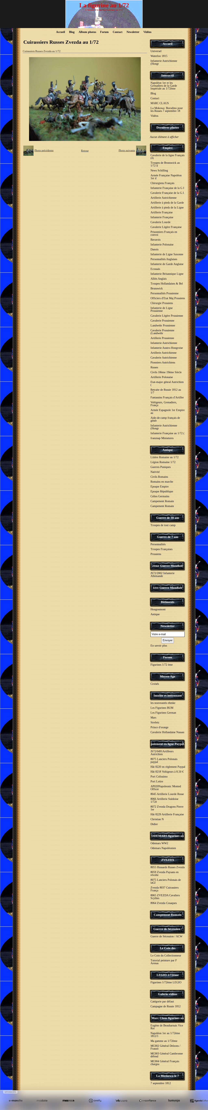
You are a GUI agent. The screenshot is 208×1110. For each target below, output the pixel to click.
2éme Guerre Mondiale (167, 565)
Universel (156, 51)
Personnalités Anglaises (164, 259)
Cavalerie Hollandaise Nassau (167, 732)
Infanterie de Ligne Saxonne (167, 254)
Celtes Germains (160, 496)
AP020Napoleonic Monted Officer (166, 788)
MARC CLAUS (160, 103)
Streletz (155, 722)
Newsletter (133, 32)
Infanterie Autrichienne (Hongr (164, 62)
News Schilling (159, 170)
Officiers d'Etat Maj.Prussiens (168, 298)
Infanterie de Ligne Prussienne (162, 309)
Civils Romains (159, 476)
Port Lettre (157, 781)
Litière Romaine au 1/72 (165, 457)
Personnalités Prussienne (165, 293)
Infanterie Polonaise (162, 244)
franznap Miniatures (162, 438)
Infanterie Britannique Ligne (167, 273)
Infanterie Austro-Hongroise (167, 347)
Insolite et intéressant (168, 695)
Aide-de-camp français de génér (165, 419)
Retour (85, 150)
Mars (153, 717)
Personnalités (158, 544)
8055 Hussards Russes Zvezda (168, 867)
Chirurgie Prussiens (162, 303)
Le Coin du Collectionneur (166, 955)
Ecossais (155, 268)
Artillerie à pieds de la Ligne (167, 207)
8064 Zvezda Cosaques (164, 903)
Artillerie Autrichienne (164, 197)
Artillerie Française (162, 212)
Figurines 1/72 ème (162, 664)
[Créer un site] (15, 1100)
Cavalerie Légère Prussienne (167, 315)
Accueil (60, 32)
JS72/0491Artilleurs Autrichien (162, 753)
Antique (167, 449)
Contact (117, 32)
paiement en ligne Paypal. (168, 744)
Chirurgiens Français (162, 183)
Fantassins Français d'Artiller (167, 397)
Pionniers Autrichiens (163, 362)
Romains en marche (162, 481)
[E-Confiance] (147, 1100)
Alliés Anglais (159, 278)
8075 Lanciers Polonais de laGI (166, 881)
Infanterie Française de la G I (167, 188)
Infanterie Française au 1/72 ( (167, 433)
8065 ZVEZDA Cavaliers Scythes (165, 897)
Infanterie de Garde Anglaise (167, 264)
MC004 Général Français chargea (165, 1063)
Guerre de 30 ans (167, 517)
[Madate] (42, 1100)
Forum (104, 32)
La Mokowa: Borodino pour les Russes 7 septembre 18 (167, 109)
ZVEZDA (167, 859)
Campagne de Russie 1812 (166, 1006)
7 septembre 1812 (161, 1083)
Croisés (155, 683)
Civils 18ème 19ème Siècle (166, 372)
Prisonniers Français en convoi (164, 233)
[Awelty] (94, 1100)
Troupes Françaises (161, 549)
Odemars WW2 (159, 843)
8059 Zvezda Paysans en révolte (165, 874)
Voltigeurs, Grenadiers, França (164, 404)
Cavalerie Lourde (160, 222)
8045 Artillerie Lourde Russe (167, 794)
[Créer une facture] (121, 1100)
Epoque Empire (160, 486)
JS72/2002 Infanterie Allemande (162, 575)
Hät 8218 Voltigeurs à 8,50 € (167, 771)
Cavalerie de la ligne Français (167, 156)
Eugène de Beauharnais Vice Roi (167, 1027)
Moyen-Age (167, 676)
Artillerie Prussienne (162, 338)
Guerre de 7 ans (167, 537)
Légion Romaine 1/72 (163, 462)
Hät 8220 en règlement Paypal (168, 766)
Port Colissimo (159, 776)
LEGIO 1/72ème (168, 975)
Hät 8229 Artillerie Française (167, 814)
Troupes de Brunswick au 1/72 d (165, 164)
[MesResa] (68, 1100)
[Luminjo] (174, 1100)
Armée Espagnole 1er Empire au (168, 411)
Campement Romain (162, 501)
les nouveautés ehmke (163, 702)
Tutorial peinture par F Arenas (164, 962)
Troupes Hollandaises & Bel (167, 283)
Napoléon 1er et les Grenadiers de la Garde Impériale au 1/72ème (164, 85)
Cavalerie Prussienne (162, 320)
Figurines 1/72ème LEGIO (166, 982)
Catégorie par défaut (162, 1001)
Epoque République (162, 491)
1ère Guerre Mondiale (167, 587)
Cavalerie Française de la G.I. (168, 192)
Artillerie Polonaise (162, 377)
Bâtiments (167, 602)
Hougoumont (158, 609)
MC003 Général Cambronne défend (167, 1055)
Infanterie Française (162, 217)
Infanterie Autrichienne (164, 343)
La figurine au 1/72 (104, 5)
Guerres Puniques (161, 467)
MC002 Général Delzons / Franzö (165, 1047)
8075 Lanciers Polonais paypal (164, 760)
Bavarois (155, 239)
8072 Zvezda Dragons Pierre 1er (167, 808)
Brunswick (157, 288)
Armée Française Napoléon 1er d (166, 177)
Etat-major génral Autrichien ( (167, 383)
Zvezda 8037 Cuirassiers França (165, 889)
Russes (154, 367)
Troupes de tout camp (163, 525)
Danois (154, 249)
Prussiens (156, 554)
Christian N (157, 819)
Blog (72, 32)
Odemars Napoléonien (163, 848)
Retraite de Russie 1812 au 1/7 (166, 391)
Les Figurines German (163, 712)
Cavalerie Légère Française (166, 227)
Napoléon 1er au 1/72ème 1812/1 (165, 1035)
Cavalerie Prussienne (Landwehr (162, 332)
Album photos (87, 32)
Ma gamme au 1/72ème (164, 1040)
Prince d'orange (159, 727)
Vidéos (147, 32)
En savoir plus (159, 645)
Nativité (155, 471)
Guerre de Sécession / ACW (166, 936)
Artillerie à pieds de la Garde (167, 202)
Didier (154, 824)
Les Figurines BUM (162, 707)
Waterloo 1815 (159, 56)
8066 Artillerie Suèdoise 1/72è (164, 800)
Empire (168, 147)
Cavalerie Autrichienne (164, 357)
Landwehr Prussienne (163, 325)
